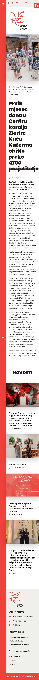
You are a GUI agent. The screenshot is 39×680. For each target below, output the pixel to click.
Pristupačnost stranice (19, 645)
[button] (36, 5)
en (26, 3)
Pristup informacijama (19, 637)
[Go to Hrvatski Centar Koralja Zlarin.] (10, 87)
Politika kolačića (16, 641)
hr (30, 3)
